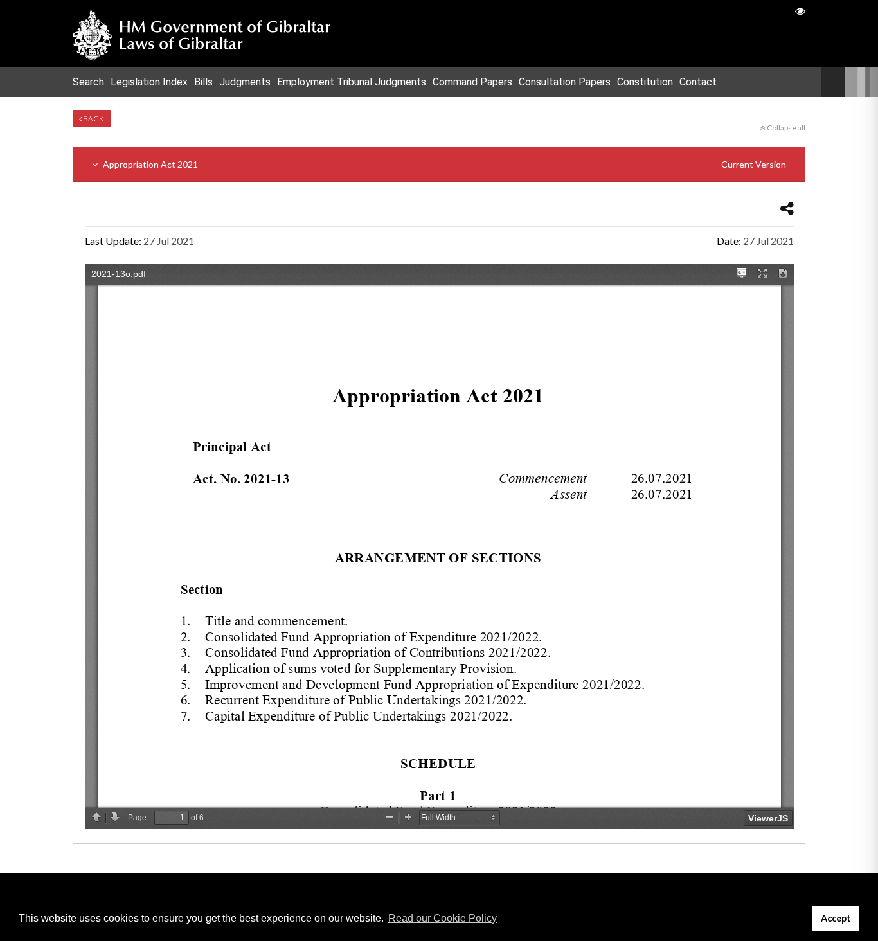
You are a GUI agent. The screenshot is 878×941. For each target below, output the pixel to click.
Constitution (645, 82)
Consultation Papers (565, 82)
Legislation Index (149, 82)
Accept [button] (836, 918)
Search (88, 82)
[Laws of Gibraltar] (202, 33)
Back (93, 118)
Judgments (245, 82)
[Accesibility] (800, 10)
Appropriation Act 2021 (443, 164)
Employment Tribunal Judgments (351, 82)
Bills (203, 82)
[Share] (787, 208)
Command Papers (472, 82)
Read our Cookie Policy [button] (442, 918)
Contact (698, 82)
